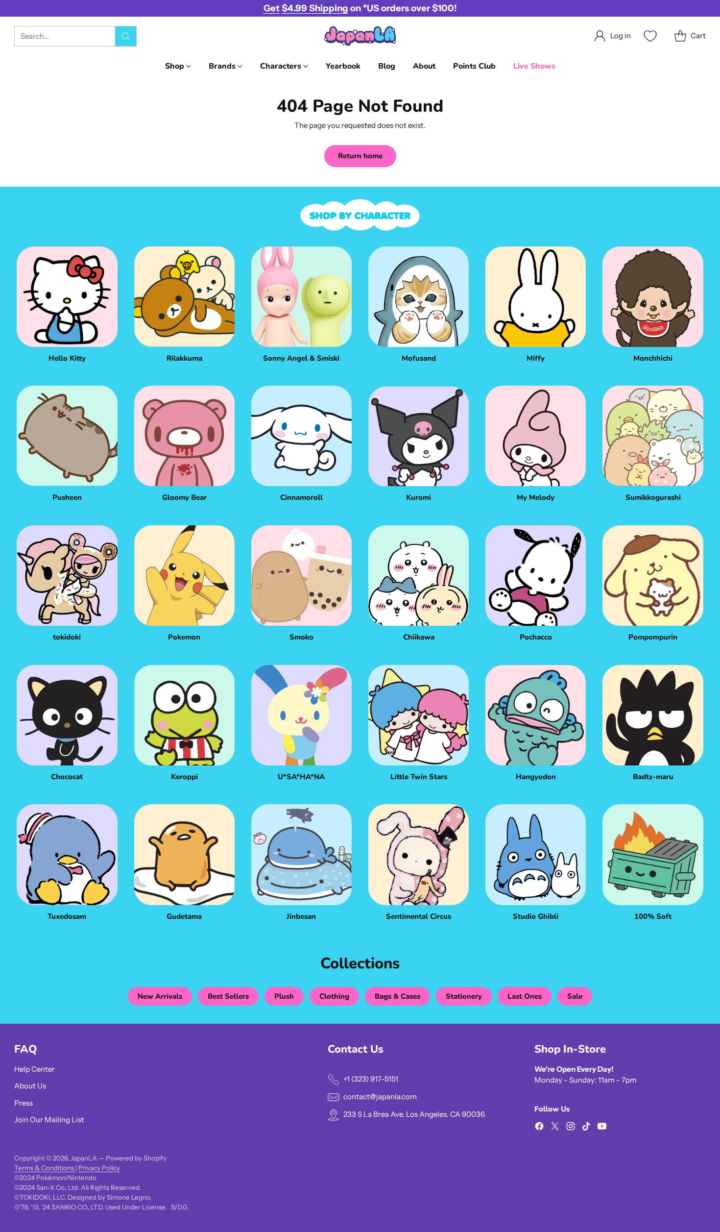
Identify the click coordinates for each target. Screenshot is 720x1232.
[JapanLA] (360, 36)
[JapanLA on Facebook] (539, 1127)
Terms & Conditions (44, 1168)
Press (23, 1103)
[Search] (126, 36)
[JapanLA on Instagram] (570, 1127)
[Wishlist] (649, 36)
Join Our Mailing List (49, 1119)
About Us (30, 1085)
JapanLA (84, 1158)
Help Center (34, 1069)
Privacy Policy (99, 1168)
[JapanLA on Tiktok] (586, 1127)
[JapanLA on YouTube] (602, 1127)
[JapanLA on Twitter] (555, 1127)
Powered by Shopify (136, 1158)
